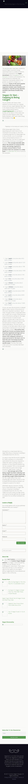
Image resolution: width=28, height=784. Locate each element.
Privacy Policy (8, 777)
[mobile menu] (26, 3)
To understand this (11, 151)
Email (4, 531)
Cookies (15, 777)
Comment (5, 510)
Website (4, 536)
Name (4, 525)
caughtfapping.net (8, 111)
